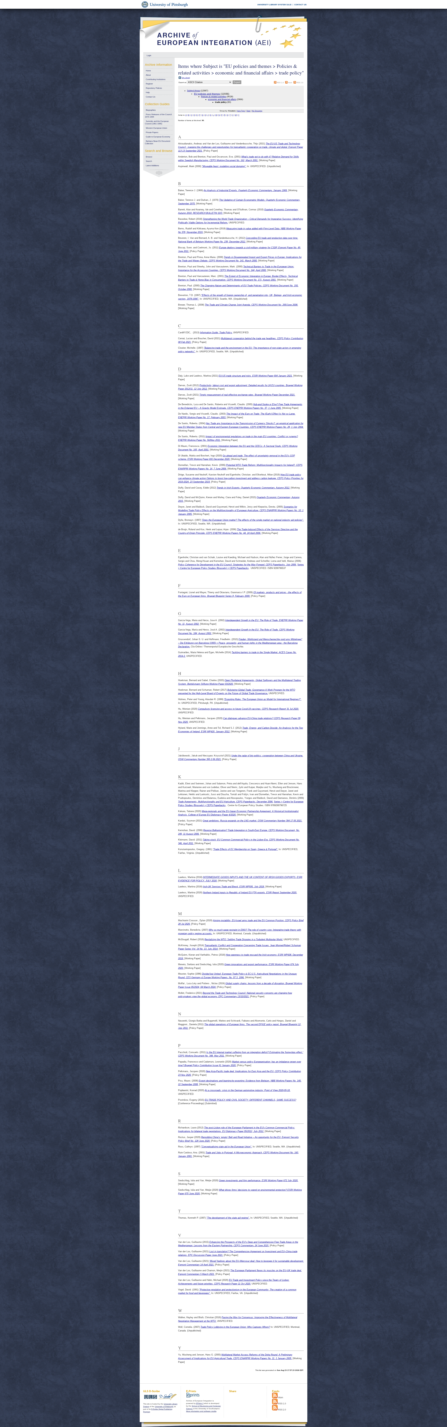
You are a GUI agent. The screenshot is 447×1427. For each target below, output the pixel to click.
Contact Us (150, 97)
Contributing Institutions (156, 79)
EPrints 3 (199, 1403)
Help (148, 92)
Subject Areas (193, 90)
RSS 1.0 (280, 83)
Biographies (151, 110)
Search (149, 161)
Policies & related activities (213, 96)
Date (248, 111)
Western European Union (156, 128)
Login (149, 55)
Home (148, 71)
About (148, 75)
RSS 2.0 (299, 83)
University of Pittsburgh (164, 1406)
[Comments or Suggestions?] (299, 8)
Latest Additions (152, 165)
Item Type (241, 111)
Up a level (186, 78)
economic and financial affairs (222, 99)
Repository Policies (154, 88)
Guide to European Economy (158, 137)
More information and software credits (201, 1411)
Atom (290, 83)
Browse (149, 157)
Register (149, 84)
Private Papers (152, 132)
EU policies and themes (207, 93)
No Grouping (257, 111)
